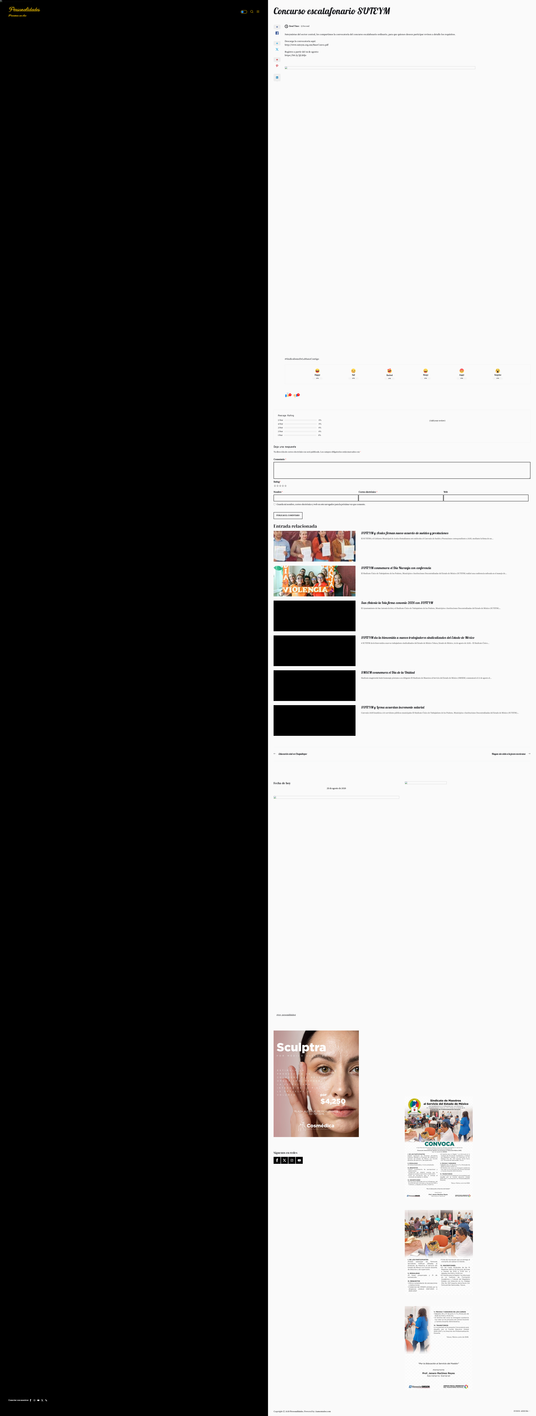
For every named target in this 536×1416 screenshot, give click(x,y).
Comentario (280, 460)
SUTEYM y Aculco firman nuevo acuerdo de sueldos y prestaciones (404, 533)
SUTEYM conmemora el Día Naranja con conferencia (396, 568)
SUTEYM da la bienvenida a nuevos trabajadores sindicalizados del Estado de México (417, 637)
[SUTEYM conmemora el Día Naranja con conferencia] (315, 581)
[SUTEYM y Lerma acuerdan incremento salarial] (315, 720)
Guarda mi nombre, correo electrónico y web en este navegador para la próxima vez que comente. (321, 505)
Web (446, 492)
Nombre (278, 492)
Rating (277, 482)
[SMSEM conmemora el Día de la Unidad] (315, 685)
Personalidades (23, 10)
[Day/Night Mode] (244, 12)
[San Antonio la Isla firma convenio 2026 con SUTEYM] (315, 616)
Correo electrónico (368, 492)
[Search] (251, 12)
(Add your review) (437, 421)
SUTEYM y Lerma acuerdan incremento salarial (392, 707)
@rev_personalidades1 (286, 1015)
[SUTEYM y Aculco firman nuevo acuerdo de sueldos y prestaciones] (315, 546)
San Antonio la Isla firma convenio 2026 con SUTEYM (397, 603)
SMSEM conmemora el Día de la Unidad (388, 672)
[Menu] (258, 12)
